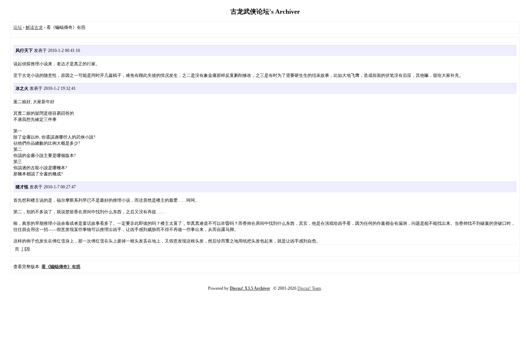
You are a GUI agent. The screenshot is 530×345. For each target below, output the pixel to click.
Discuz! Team (309, 288)
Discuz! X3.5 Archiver (250, 288)
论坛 (17, 27)
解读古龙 (34, 27)
